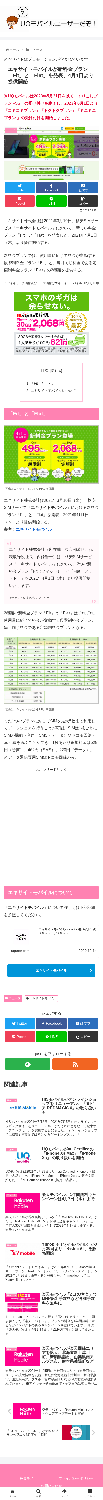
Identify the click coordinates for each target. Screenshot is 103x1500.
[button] (92, 833)
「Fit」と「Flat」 (44, 383)
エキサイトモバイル (34, 529)
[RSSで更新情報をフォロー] (75, 1064)
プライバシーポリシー (76, 1478)
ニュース (14, 998)
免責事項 (27, 1478)
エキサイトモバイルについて (53, 391)
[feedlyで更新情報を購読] (27, 1064)
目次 (45, 370)
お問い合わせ (51, 1486)
